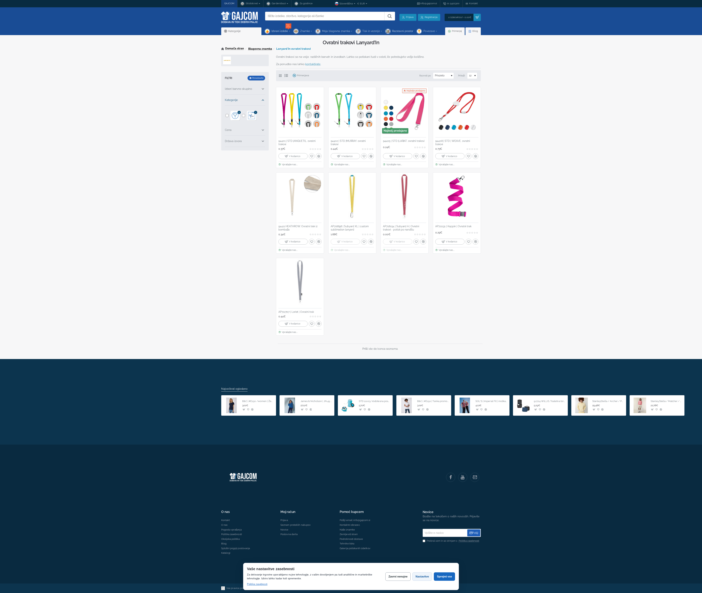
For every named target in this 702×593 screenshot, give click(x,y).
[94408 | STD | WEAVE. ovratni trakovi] (457, 111)
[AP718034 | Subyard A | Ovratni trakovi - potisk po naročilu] (405, 196)
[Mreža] (281, 75)
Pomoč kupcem (352, 512)
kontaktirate (312, 64)
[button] (293, 156)
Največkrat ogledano (234, 388)
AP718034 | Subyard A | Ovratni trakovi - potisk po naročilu (401, 228)
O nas (225, 512)
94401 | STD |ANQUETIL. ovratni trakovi (297, 142)
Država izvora (233, 141)
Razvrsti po (425, 75)
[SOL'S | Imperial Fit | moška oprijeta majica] (465, 405)
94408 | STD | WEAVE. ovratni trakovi (452, 142)
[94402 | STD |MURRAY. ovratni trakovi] (352, 111)
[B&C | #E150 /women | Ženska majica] (231, 405)
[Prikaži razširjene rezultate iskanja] (389, 16)
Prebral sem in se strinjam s (452, 540)
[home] (232, 48)
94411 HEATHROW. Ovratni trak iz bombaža (298, 228)
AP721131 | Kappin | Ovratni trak (453, 226)
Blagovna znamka (260, 48)
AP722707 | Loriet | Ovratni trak (296, 311)
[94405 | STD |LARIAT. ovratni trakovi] (405, 111)
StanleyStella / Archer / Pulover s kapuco (608, 401)
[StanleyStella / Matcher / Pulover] (640, 405)
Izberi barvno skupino (238, 88)
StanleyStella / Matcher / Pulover (666, 401)
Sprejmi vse (444, 576)
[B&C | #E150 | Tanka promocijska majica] (406, 405)
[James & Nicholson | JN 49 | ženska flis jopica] (289, 405)
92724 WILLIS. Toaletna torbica (549, 401)
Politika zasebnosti (257, 584)
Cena (228, 130)
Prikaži (461, 75)
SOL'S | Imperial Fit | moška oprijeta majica (491, 401)
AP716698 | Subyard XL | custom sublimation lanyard (350, 228)
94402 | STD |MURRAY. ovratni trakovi (348, 142)
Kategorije (231, 100)
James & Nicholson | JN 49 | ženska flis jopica (316, 401)
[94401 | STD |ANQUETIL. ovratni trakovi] (300, 111)
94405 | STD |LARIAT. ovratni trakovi (403, 140)
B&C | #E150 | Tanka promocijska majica (433, 401)
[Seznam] (287, 75)
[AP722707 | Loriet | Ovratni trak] (300, 282)
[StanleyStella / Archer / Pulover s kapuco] (581, 405)
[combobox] (324, 16)
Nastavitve (422, 576)
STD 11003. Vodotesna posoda (374, 401)
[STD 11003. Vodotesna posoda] (348, 405)
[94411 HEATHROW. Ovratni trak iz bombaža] (300, 196)
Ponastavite (257, 78)
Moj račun (287, 512)
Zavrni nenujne (397, 576)
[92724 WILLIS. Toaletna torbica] (523, 405)
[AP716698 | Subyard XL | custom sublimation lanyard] (352, 196)
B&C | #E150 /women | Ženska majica (258, 401)
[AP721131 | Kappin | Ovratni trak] (457, 196)
